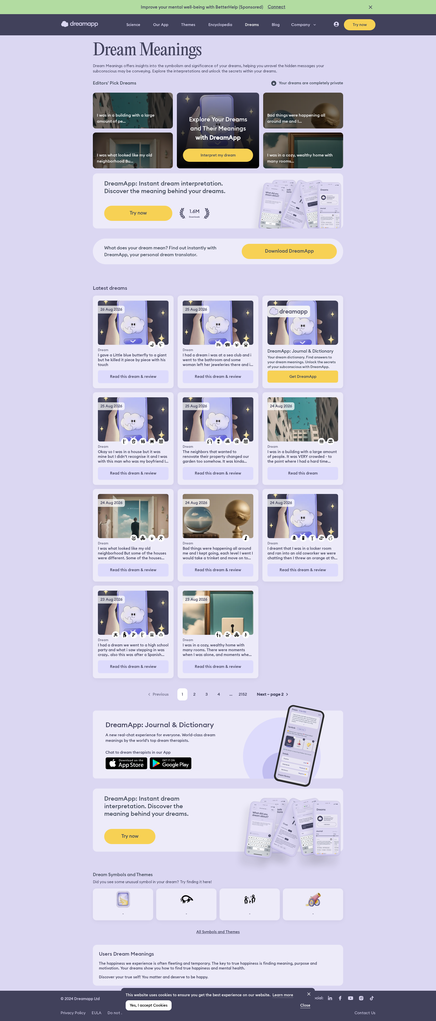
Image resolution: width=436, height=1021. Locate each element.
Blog (276, 24)
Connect (276, 7)
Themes (188, 24)
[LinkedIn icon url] (330, 998)
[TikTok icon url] (371, 998)
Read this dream (303, 473)
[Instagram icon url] (361, 998)
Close (305, 1005)
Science (133, 24)
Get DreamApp (302, 376)
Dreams (252, 24)
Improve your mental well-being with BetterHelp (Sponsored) (202, 7)
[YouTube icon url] (350, 998)
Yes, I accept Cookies (149, 1005)
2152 (243, 694)
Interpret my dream (218, 155)
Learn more (282, 995)
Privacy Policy (73, 1012)
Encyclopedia (220, 24)
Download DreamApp (289, 251)
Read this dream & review (133, 376)
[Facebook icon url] (340, 998)
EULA (96, 1012)
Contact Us (365, 1012)
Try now (360, 24)
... (230, 694)
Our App (160, 24)
